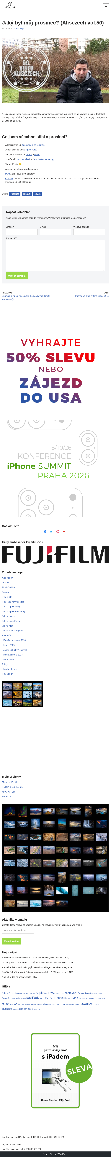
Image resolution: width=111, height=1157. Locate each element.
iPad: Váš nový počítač (13, 602)
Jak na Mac (7, 626)
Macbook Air (90, 998)
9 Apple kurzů (30, 150)
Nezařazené (8, 659)
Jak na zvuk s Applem (12, 631)
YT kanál (9, 178)
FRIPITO (6, 796)
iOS (28, 997)
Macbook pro (99, 998)
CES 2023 (60, 993)
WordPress (63, 1154)
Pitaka (64, 1004)
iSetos (29, 154)
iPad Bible (7, 597)
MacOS (5, 1004)
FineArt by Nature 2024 (14, 640)
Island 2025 (9, 645)
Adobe (5, 993)
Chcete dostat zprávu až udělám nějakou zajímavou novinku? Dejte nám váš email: (42, 925)
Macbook (82, 998)
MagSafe (21, 1004)
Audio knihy (7, 578)
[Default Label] (45, 531)
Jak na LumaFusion (11, 621)
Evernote (81, 993)
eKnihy (5, 582)
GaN (24, 998)
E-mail (43, 227)
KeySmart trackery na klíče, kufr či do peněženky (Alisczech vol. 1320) (35, 958)
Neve (45, 1154)
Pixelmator (70, 1004)
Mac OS (13, 1004)
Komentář (11, 238)
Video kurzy (7, 674)
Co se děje (19, 29)
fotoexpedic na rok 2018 (33, 145)
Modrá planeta (10, 669)
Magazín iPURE (10, 782)
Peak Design (56, 1004)
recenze (86, 1003)
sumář (38, 194)
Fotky (87, 993)
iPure (37, 154)
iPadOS (41, 998)
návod (42, 1004)
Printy (5, 664)
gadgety (19, 998)
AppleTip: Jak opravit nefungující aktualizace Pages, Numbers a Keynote (37, 967)
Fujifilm (13, 998)
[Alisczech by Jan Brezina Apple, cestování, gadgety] (10, 6)
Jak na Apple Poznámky (13, 611)
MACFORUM (8, 792)
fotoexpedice (99, 993)
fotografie (6, 998)
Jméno (10, 227)
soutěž (16, 1009)
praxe (77, 1004)
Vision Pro (36, 1009)
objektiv (48, 1004)
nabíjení (27, 1004)
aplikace (32, 993)
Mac (75, 997)
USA (25, 1009)
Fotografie (7, 592)
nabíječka (35, 1004)
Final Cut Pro (8, 587)
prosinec (15, 194)
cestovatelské (23, 159)
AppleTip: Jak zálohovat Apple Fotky (19, 977)
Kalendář (6, 635)
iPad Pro (49, 998)
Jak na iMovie (8, 616)
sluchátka (7, 1008)
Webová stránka (81, 227)
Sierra (96, 1004)
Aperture (26, 993)
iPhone (58, 998)
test (21, 1008)
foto (92, 993)
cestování (71, 993)
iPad (34, 998)
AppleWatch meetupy (44, 159)
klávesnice (67, 998)
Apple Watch (50, 993)
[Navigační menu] (106, 6)
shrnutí (26, 194)
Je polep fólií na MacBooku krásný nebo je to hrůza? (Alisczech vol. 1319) (37, 962)
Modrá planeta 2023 (13, 655)
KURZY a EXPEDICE (12, 787)
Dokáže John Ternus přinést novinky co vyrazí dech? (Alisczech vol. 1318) (37, 972)
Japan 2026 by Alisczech (15, 650)
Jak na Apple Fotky (11, 606)
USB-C (30, 1009)
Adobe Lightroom (15, 993)
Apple (40, 993)
